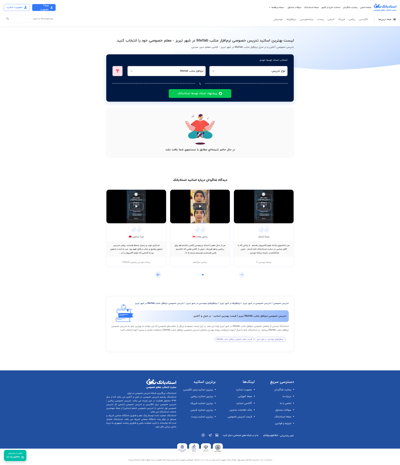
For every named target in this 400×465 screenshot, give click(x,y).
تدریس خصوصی (281, 303)
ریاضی (352, 19)
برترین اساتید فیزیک (201, 403)
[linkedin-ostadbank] (217, 437)
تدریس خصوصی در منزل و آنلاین (142, 397)
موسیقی (278, 19)
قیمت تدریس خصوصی (240, 416)
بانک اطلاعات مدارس (241, 410)
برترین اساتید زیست (202, 416)
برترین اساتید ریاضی (202, 396)
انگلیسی (363, 19)
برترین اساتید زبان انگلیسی (198, 389)
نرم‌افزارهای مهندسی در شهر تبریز (202, 303)
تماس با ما (285, 403)
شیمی (331, 19)
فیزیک (341, 19)
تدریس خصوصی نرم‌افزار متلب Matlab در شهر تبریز (159, 303)
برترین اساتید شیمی (202, 410)
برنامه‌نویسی (306, 19)
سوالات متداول (294, 7)
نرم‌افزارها (291, 19)
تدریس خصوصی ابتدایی (129, 404)
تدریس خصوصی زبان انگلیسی (160, 404)
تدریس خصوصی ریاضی (119, 400)
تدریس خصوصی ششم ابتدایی (139, 408)
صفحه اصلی (365, 7)
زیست (320, 19)
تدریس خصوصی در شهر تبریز (257, 303)
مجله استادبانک (311, 7)
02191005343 (270, 436)
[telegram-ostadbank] (210, 437)
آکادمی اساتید (244, 403)
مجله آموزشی (245, 396)
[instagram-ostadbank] (203, 437)
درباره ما (287, 396)
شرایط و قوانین (283, 423)
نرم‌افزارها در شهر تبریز (230, 303)
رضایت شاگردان (350, 7)
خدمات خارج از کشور (330, 7)
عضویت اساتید (244, 389)
